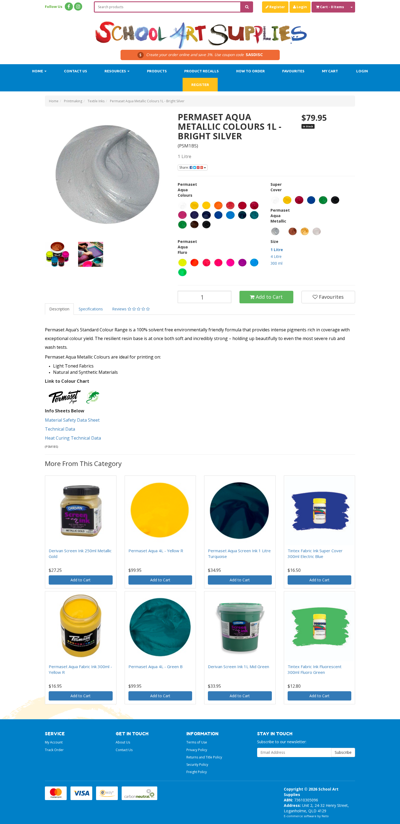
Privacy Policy (196, 750)
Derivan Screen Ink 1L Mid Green (238, 666)
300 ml (276, 263)
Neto (325, 816)
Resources (115, 71)
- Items (332, 6)
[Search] (247, 7)
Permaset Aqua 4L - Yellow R (155, 550)
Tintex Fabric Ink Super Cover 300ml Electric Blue (315, 553)
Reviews (120, 308)
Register (277, 6)
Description (59, 308)
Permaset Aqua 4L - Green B (155, 666)
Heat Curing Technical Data (73, 438)
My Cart (330, 71)
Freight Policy (196, 772)
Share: (184, 167)
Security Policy (197, 764)
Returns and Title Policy (204, 757)
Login (301, 6)
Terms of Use (196, 742)
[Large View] (57, 254)
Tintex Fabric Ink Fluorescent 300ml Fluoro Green (314, 669)
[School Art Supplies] (200, 31)
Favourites (293, 71)
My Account (54, 742)
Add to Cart (268, 297)
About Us (123, 742)
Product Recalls (201, 71)
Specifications (91, 308)
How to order (250, 71)
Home (38, 71)
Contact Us (75, 71)
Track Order (54, 750)
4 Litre (276, 256)
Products (157, 71)
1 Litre (276, 249)
